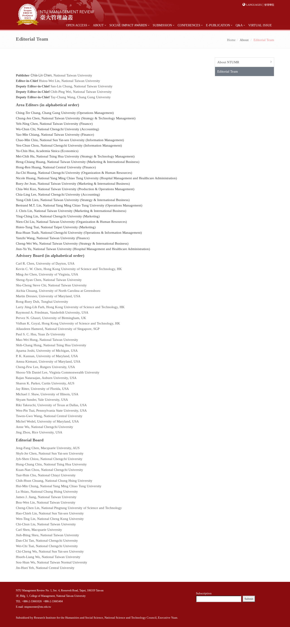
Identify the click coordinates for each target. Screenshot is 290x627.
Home (231, 40)
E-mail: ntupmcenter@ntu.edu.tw (33, 606)
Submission (162, 25)
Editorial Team (227, 71)
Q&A (239, 25)
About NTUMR (228, 62)
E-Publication (218, 25)
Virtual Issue (260, 25)
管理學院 (269, 4)
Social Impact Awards (128, 25)
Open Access (76, 25)
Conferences (189, 25)
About (98, 25)
